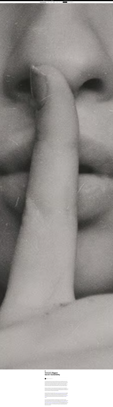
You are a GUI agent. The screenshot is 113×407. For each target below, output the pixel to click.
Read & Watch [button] (54, 2)
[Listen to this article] (45, 378)
